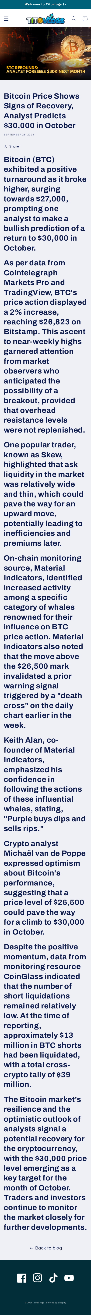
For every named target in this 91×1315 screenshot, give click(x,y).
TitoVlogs (39, 1303)
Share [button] (14, 146)
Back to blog (48, 1248)
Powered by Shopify (55, 1303)
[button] (6, 18)
